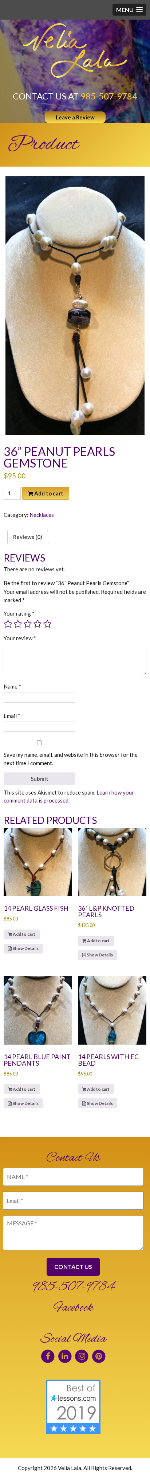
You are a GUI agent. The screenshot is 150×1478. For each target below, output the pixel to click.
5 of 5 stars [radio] (47, 624)
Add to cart (48, 493)
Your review (20, 638)
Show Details (25, 948)
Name (12, 686)
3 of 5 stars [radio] (27, 624)
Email (12, 716)
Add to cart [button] (24, 934)
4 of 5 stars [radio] (37, 624)
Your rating (19, 613)
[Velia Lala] (75, 50)
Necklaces (41, 514)
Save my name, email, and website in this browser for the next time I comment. (71, 758)
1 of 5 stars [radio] (8, 624)
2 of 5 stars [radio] (17, 624)
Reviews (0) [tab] (27, 537)
